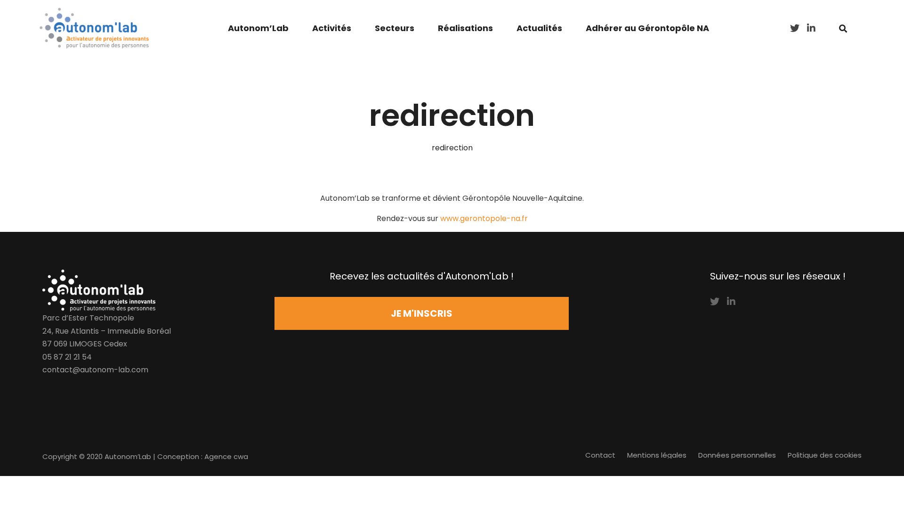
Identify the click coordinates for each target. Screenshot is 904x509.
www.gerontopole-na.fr (484, 218)
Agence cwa (226, 456)
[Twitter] (714, 301)
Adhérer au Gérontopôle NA (647, 28)
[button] (421, 313)
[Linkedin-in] (731, 301)
